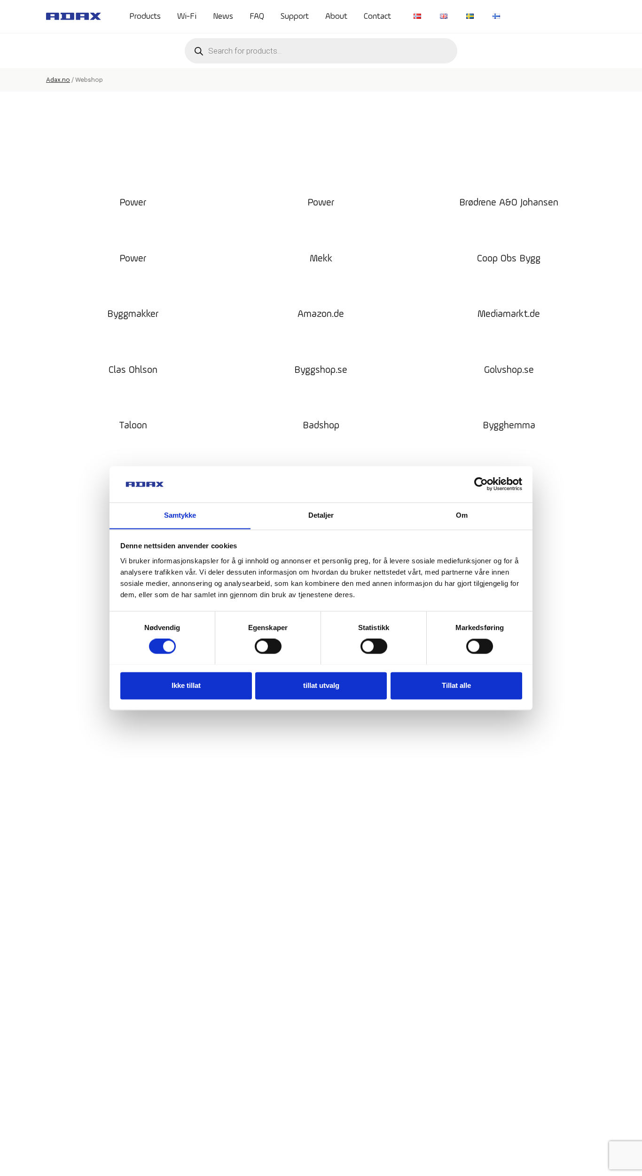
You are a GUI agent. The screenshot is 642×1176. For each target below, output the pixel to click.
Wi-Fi (186, 16)
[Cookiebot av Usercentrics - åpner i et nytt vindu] (481, 484)
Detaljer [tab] (321, 515)
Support (295, 16)
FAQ (257, 16)
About (336, 16)
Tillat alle (456, 685)
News (223, 16)
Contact (377, 16)
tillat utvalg (321, 685)
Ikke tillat (186, 685)
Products (145, 16)
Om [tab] (462, 515)
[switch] (268, 646)
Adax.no (58, 80)
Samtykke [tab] (180, 515)
